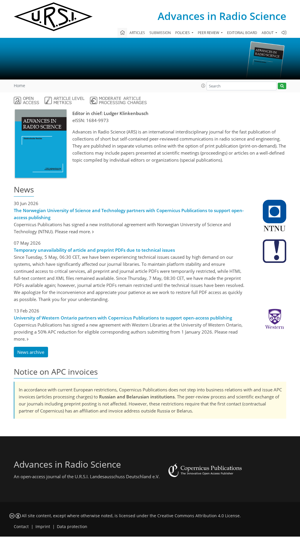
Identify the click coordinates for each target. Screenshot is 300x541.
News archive (30, 352)
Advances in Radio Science (222, 16)
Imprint (42, 526)
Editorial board (242, 32)
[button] (203, 85)
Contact (21, 526)
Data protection (72, 526)
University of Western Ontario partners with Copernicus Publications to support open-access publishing (123, 318)
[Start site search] (282, 86)
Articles (137, 32)
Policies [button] (183, 32)
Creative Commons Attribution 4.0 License (198, 515)
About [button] (268, 32)
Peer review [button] (209, 32)
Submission (160, 32)
